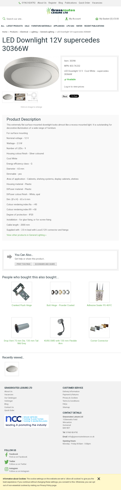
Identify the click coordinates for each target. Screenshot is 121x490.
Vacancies (97, 2)
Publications (71, 2)
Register (53, 2)
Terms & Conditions (71, 401)
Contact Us (9, 407)
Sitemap (66, 407)
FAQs (65, 404)
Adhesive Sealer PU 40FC (99, 305)
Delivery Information (71, 391)
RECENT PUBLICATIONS (94, 26)
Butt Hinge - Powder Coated (60, 305)
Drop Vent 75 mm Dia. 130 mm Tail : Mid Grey (21, 342)
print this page (23, 264)
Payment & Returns (71, 394)
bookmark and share (45, 264)
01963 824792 (28, 2)
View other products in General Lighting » (26, 235)
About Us (41, 2)
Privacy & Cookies (70, 398)
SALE (27, 26)
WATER (79, 26)
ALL (2, 26)
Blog (61, 2)
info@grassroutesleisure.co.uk (81, 437)
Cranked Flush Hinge (22, 305)
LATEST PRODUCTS (14, 26)
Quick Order (84, 2)
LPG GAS (70, 26)
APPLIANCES (59, 26)
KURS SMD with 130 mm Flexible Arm (60, 342)
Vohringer (8, 401)
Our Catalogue (10, 398)
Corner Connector (99, 340)
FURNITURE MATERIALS (41, 26)
